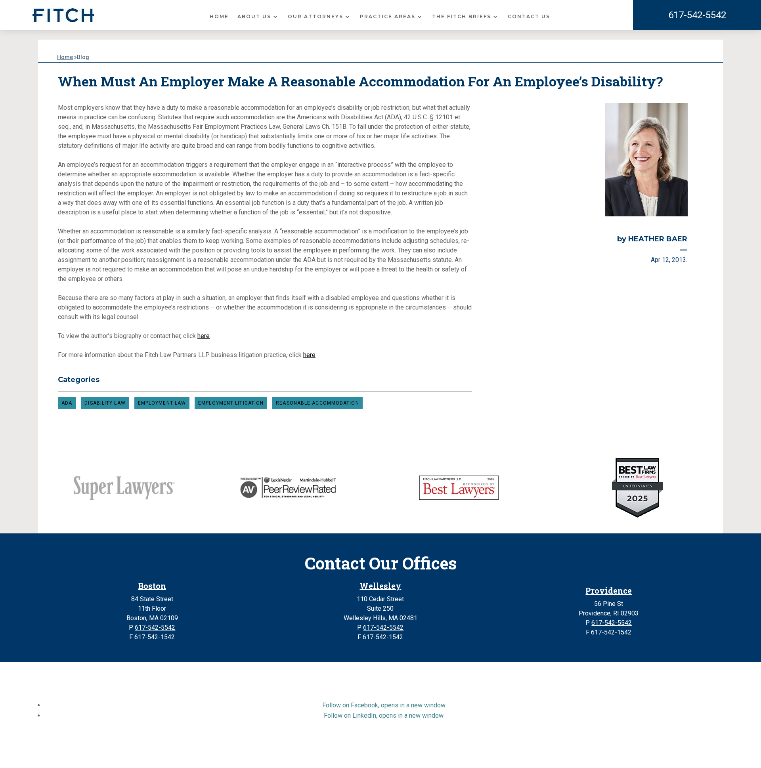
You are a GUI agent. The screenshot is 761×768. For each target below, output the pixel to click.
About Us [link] (254, 16)
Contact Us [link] (529, 16)
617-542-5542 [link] (697, 15)
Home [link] (219, 16)
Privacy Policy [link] (347, 753)
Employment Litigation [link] (231, 403)
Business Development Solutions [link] (419, 753)
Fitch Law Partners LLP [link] (361, 744)
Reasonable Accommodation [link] (317, 403)
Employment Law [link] (162, 403)
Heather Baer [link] (657, 239)
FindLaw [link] (487, 753)
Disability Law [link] (104, 403)
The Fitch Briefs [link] (461, 16)
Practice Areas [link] (387, 16)
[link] (63, 15)
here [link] (203, 336)
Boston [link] (152, 586)
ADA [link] (66, 403)
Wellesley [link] (380, 586)
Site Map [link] (310, 753)
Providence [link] (608, 590)
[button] (384, 705)
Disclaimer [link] (278, 753)
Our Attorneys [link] (315, 16)
